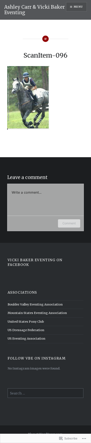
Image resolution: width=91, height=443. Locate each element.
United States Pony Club (26, 322)
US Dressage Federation (26, 330)
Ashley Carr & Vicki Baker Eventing (34, 9)
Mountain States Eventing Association (37, 313)
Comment (69, 223)
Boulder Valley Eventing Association (35, 304)
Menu (78, 6)
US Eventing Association (26, 338)
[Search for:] (46, 393)
